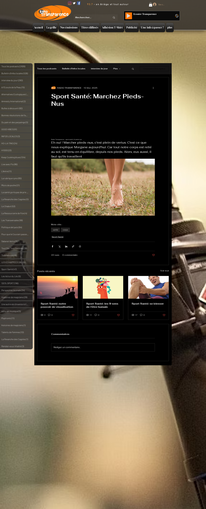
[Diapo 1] (92, 12)
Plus (115, 69)
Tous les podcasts (46, 69)
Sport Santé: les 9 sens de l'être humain (102, 305)
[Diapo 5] (107, 12)
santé (55, 230)
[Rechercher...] (114, 17)
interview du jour (99, 69)
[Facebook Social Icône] (78, 3)
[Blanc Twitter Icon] (74, 3)
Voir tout (164, 270)
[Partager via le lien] (73, 246)
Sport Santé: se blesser (148, 303)
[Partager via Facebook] (52, 246)
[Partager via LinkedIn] (66, 246)
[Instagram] (69, 3)
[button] (150, 4)
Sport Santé (57, 237)
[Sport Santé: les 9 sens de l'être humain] (103, 287)
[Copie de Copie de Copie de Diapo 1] (103, 12)
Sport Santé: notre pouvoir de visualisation (57, 305)
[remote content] (103, 127)
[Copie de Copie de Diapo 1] (100, 12)
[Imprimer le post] (80, 246)
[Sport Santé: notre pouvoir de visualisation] (57, 287)
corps (65, 230)
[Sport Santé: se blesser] (148, 287)
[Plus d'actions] (153, 88)
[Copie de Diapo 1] (96, 12)
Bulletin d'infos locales (73, 69)
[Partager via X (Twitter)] (59, 246)
